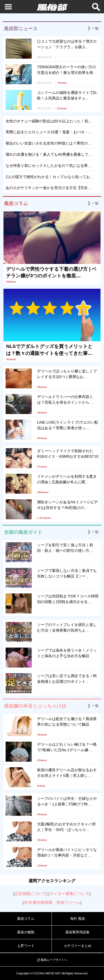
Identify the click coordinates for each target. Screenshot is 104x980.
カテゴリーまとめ (77, 946)
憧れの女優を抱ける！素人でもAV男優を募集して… (49, 154)
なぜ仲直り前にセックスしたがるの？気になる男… (48, 165)
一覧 (95, 28)
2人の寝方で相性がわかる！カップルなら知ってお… (50, 177)
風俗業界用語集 (77, 932)
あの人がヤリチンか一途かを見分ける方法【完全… (48, 188)
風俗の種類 (25, 932)
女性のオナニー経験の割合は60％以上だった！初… (49, 121)
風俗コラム (25, 919)
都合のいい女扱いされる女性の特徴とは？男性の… (48, 143)
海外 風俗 (77, 919)
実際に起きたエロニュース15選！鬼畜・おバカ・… (49, 132)
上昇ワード (25, 946)
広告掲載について (30, 893)
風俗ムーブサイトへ (54, 959)
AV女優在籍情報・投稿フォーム (52, 902)
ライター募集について (70, 893)
